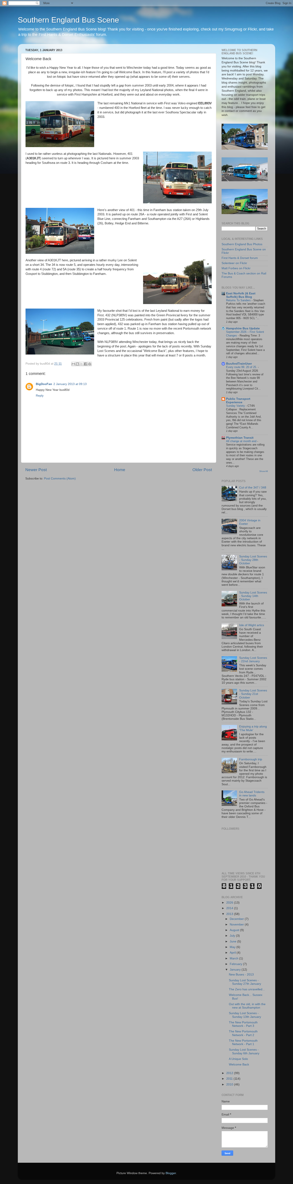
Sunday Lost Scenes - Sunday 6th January (244, 1051)
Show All (263, 471)
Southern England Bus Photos (242, 244)
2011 (230, 1078)
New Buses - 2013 (241, 974)
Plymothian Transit (240, 437)
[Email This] (73, 364)
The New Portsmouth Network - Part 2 (243, 1033)
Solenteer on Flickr (234, 263)
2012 (230, 1073)
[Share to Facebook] (85, 364)
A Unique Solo (238, 1059)
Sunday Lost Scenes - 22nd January (253, 659)
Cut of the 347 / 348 (252, 487)
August (235, 930)
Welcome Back (239, 1064)
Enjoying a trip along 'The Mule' (253, 728)
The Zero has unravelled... (247, 989)
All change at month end (241, 441)
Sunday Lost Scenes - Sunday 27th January (245, 982)
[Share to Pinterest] (90, 364)
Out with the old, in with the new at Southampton (247, 1006)
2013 (230, 914)
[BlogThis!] (77, 364)
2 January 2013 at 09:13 (70, 384)
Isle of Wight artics (251, 625)
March (234, 958)
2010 (230, 1084)
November (237, 924)
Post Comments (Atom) (60, 478)
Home (119, 469)
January (236, 969)
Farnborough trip (250, 759)
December (237, 919)
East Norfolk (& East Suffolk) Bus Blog (240, 295)
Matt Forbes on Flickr (236, 268)
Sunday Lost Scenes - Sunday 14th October (253, 596)
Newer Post (36, 469)
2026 (230, 902)
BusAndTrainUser (239, 363)
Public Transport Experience (238, 400)
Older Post (202, 469)
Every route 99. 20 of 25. (242, 367)
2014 (230, 908)
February (236, 964)
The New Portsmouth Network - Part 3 (243, 1024)
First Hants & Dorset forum (240, 258)
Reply (40, 395)
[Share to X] (81, 364)
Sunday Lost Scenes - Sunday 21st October (253, 694)
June (233, 941)
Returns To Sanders (239, 300)
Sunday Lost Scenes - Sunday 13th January (245, 1015)
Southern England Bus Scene (68, 19)
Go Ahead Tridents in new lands (251, 793)
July (233, 935)
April (233, 952)
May (233, 947)
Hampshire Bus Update (243, 328)
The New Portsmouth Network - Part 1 (243, 1042)
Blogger (171, 1173)
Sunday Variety (236, 405)
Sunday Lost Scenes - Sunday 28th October (253, 560)
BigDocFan (44, 384)
